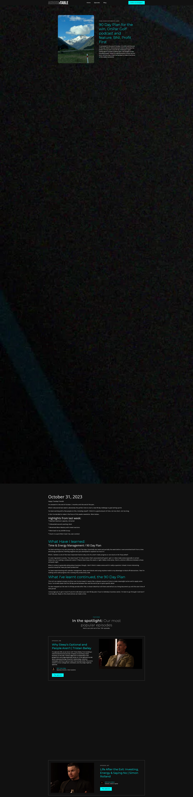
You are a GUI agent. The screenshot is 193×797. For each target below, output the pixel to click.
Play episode (58, 675)
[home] (58, 2)
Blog (104, 2)
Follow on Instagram (136, 2)
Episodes (97, 2)
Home (88, 2)
